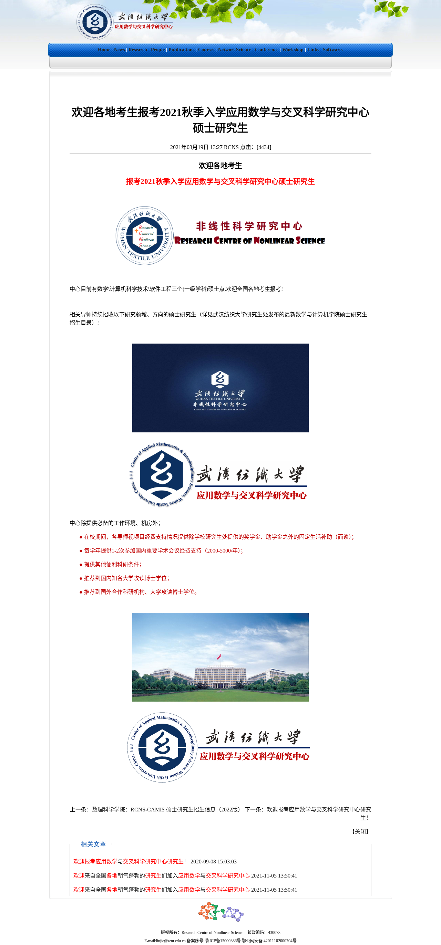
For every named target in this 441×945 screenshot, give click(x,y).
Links (313, 49)
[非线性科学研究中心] (126, 41)
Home (104, 49)
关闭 (360, 831)
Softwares (333, 49)
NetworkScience (234, 49)
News (119, 49)
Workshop (293, 49)
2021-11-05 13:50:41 (185, 876)
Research (138, 49)
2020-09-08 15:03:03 (155, 861)
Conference (266, 49)
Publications (181, 49)
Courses (206, 49)
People (158, 49)
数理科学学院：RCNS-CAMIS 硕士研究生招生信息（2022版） (167, 809)
